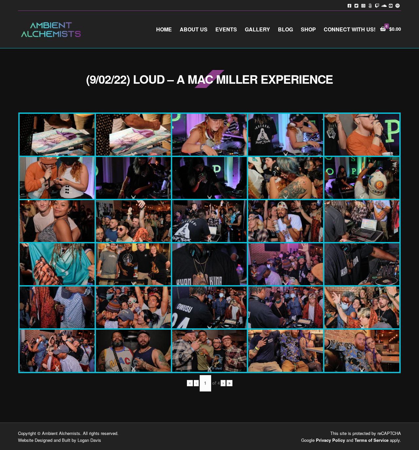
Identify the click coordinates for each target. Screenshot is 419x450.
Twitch (377, 5)
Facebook (349, 5)
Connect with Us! (349, 29)
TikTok (370, 5)
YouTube (391, 5)
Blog (285, 29)
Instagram (363, 5)
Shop (308, 29)
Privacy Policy (330, 440)
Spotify (397, 5)
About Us (194, 29)
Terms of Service (372, 440)
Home (164, 29)
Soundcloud (384, 5)
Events (226, 29)
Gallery (257, 29)
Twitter (356, 5)
